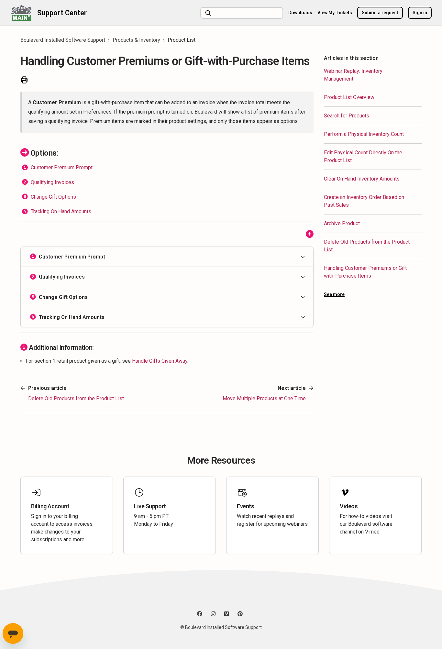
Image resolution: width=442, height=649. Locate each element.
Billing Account (50, 506)
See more (334, 294)
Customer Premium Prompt (62, 167)
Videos (349, 506)
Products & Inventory (136, 40)
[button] (167, 257)
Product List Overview (349, 97)
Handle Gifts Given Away (159, 361)
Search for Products (346, 116)
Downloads (300, 12)
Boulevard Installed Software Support (62, 40)
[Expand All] (310, 234)
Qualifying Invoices (52, 182)
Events (245, 506)
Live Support (150, 506)
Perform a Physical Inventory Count (364, 134)
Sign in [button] (420, 12)
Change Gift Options (53, 197)
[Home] (21, 13)
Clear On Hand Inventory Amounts (362, 179)
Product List (181, 40)
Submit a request (380, 12)
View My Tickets (334, 12)
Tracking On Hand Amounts (61, 211)
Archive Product (342, 223)
